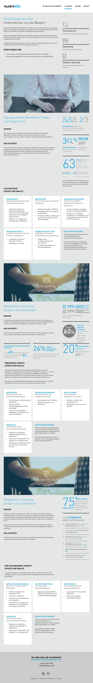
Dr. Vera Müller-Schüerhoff (52, 6)
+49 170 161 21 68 (46, 663)
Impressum (34, 678)
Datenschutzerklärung (47, 678)
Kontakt (86, 6)
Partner (78, 6)
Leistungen (68, 6)
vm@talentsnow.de (46, 665)
